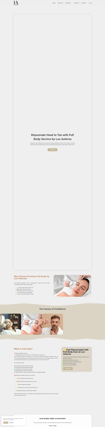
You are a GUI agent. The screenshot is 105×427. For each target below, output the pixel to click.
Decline (11, 422)
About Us (76, 3)
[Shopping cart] (91, 3)
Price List (60, 3)
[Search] (89, 3)
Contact (83, 3)
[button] (1, 324)
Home (54, 3)
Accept (6, 422)
